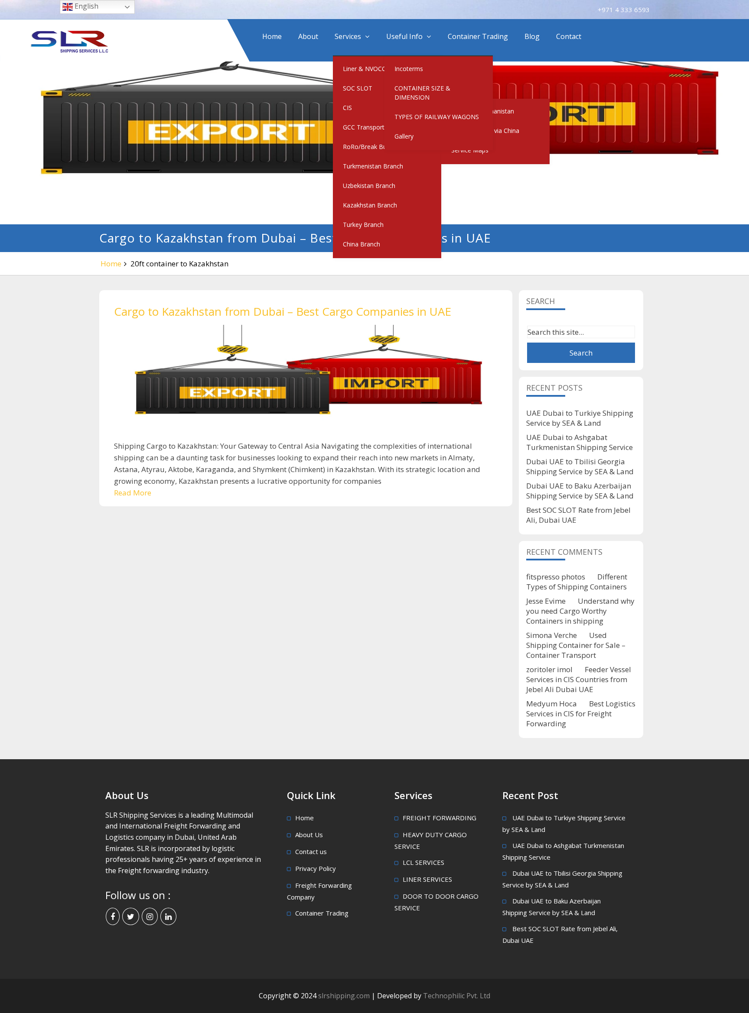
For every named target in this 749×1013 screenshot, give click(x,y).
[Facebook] (113, 916)
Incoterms (408, 69)
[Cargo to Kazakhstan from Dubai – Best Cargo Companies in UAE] (306, 382)
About (308, 36)
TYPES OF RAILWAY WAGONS (436, 117)
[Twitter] (130, 916)
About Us (309, 834)
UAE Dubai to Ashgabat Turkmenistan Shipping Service (579, 442)
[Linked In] (168, 916)
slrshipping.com (344, 995)
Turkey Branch (363, 224)
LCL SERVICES (423, 862)
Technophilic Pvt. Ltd (456, 995)
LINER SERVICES (427, 879)
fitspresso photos (555, 577)
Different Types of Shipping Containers (576, 582)
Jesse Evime (546, 601)
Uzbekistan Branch (369, 185)
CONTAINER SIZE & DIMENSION (422, 92)
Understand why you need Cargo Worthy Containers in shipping (580, 611)
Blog (532, 36)
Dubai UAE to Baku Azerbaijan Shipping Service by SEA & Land (580, 491)
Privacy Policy (315, 868)
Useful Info (404, 36)
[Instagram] (150, 916)
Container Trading (478, 36)
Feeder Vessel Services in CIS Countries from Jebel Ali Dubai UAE (578, 679)
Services (348, 36)
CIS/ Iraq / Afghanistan (482, 111)
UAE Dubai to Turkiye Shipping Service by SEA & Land (579, 418)
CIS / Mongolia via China (485, 130)
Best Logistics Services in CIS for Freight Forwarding (580, 713)
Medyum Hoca (551, 704)
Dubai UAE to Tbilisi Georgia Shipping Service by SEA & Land (580, 466)
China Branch (361, 244)
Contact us (311, 851)
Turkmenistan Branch (373, 166)
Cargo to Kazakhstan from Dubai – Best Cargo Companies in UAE (282, 311)
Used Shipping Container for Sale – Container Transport (575, 645)
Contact (568, 36)
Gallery (404, 136)
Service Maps (469, 150)
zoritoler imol (549, 669)
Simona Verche (551, 635)
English (85, 6)
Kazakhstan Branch (370, 205)
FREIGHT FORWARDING (439, 817)
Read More (132, 493)
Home (272, 36)
